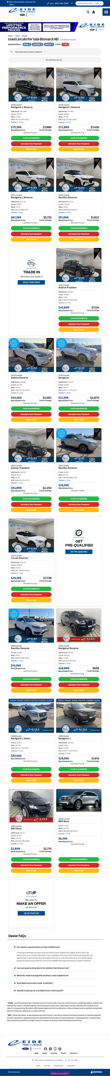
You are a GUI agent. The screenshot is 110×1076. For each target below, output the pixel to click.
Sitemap (47, 1066)
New (36, 1053)
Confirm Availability (31, 138)
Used (44, 1053)
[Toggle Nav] (106, 12)
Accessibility (71, 1066)
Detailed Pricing (30, 133)
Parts (63, 1053)
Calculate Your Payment (31, 144)
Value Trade (31, 149)
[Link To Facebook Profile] (45, 1048)
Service (54, 1053)
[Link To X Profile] (50, 1048)
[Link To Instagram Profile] (60, 1048)
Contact (73, 1053)
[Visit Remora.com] (96, 1073)
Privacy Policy (58, 1066)
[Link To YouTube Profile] (55, 1048)
